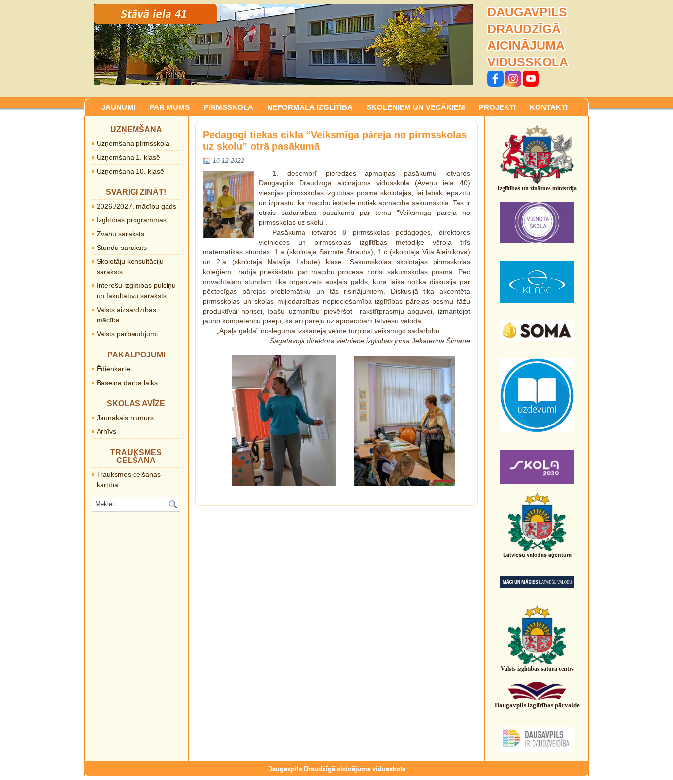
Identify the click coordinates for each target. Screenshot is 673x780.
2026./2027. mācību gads (136, 206)
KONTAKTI (549, 107)
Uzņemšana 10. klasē (130, 171)
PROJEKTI (497, 107)
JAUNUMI (118, 107)
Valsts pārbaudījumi (127, 334)
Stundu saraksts (122, 247)
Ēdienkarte (113, 369)
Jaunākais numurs (125, 418)
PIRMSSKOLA (228, 107)
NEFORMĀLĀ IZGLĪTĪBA (310, 107)
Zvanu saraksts (120, 234)
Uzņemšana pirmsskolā (133, 143)
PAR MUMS (169, 107)
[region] (283, 44)
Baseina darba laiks (127, 383)
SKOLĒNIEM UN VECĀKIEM (416, 107)
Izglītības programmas (132, 220)
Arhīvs (106, 431)
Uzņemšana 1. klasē (128, 157)
